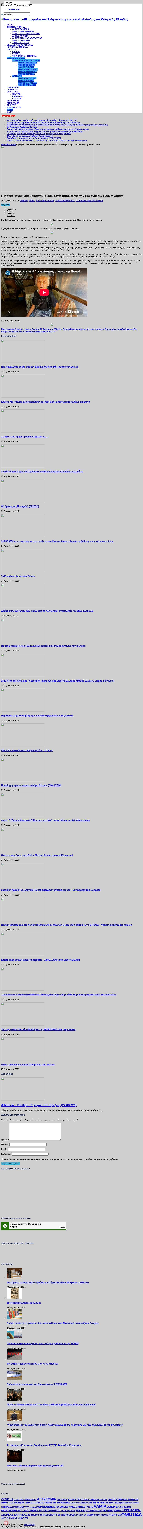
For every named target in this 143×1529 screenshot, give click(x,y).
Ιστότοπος (6, 1154)
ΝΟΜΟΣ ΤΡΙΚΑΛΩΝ (27, 85)
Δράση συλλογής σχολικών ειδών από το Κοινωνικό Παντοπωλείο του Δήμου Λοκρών (48, 129)
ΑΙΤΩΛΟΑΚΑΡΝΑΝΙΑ (27, 63)
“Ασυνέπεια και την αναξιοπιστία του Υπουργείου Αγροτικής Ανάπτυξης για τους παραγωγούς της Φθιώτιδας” (59, 994)
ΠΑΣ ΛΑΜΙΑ (91, 1511)
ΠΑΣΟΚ (99, 1511)
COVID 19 (7, 1499)
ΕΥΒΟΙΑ (136, 1503)
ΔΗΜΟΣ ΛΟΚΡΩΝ (20, 36)
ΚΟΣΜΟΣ (16, 54)
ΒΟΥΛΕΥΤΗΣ (75, 1499)
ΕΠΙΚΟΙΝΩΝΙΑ (13, 9)
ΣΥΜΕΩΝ (89, 1515)
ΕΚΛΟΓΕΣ (128, 1503)
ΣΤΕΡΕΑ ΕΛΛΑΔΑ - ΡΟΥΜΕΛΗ (89, 200)
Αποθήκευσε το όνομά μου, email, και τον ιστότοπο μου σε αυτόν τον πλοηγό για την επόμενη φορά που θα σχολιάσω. (61, 1159)
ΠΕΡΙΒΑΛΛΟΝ (13, 103)
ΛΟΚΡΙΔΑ (113, 1506)
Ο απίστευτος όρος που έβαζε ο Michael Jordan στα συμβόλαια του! (37, 855)
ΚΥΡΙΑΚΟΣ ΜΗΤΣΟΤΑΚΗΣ (79, 1507)
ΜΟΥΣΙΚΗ (16, 98)
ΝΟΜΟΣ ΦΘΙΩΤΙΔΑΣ (27, 72)
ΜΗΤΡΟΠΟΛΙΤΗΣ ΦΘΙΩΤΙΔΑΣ (45, 1510)
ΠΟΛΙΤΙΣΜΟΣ (13, 92)
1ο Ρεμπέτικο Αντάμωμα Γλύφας (22, 127)
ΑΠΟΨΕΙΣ (11, 105)
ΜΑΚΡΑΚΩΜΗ (126, 1507)
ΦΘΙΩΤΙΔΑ (131, 1514)
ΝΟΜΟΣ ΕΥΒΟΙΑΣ (26, 67)
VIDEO (10, 110)
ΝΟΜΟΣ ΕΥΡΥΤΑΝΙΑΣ (28, 69)
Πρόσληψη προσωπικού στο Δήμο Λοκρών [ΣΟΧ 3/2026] (34, 138)
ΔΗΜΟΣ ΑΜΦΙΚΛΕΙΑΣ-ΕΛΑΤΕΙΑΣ (27, 38)
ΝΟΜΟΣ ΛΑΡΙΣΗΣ (26, 80)
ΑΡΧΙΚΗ (10, 25)
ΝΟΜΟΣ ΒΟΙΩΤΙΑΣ (26, 65)
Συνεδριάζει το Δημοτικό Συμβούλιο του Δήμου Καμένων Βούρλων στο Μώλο (43, 122)
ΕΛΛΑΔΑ (16, 51)
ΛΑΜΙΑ (100, 1506)
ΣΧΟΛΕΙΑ (104, 1515)
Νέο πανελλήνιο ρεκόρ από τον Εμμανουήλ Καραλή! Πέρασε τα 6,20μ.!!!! (42, 120)
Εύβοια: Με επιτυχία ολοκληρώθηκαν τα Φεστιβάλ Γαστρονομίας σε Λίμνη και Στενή (45, 401)
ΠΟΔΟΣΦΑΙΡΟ (34, 1515)
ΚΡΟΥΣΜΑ (59, 1507)
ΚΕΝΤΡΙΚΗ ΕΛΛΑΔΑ (16, 58)
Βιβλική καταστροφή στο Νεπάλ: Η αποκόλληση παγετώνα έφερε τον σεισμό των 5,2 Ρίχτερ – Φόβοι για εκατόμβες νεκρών (66, 925)
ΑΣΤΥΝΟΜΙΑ (46, 1499)
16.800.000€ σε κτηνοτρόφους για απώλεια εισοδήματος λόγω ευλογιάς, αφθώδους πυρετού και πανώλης (57, 125)
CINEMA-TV (12, 89)
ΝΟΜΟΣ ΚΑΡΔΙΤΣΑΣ (27, 78)
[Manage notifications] (6, 1523)
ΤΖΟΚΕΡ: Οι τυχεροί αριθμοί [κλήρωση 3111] (24, 436)
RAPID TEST (19, 1500)
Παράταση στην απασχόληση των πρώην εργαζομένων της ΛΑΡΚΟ (39, 134)
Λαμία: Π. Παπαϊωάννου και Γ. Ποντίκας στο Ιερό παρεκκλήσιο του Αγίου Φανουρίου (47, 140)
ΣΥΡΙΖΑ (97, 1515)
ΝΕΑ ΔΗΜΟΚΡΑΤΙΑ (68, 1511)
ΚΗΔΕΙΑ (33, 1507)
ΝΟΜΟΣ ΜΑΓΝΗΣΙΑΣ (27, 83)
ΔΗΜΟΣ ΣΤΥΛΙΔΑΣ (20, 42)
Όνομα (5, 1144)
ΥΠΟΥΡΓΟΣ (114, 1515)
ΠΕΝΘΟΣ (119, 1510)
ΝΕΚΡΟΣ (80, 1510)
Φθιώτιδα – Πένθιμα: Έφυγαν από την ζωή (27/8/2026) (39, 1105)
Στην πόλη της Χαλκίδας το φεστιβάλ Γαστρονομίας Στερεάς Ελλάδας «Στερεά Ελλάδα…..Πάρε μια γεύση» (57, 680)
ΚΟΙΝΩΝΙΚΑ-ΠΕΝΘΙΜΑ (17, 47)
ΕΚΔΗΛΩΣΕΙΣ (13, 87)
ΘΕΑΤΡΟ (16, 94)
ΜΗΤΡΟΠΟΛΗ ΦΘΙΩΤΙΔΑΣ (15, 1510)
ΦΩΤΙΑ (3, 1518)
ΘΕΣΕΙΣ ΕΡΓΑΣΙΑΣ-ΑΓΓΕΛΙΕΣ (20, 45)
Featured (11, 144)
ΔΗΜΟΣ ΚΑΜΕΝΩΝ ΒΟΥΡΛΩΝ (26, 34)
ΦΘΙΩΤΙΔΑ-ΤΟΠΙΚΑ (16, 27)
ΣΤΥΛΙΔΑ (79, 1515)
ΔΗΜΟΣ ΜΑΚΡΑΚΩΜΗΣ (23, 31)
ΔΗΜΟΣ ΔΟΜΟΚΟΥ (21, 40)
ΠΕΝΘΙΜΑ (107, 1510)
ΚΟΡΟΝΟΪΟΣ (44, 1506)
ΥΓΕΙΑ (9, 112)
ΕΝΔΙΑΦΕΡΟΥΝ (14, 107)
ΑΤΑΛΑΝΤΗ (62, 1499)
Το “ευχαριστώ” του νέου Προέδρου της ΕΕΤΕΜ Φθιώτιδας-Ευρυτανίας (38, 1029)
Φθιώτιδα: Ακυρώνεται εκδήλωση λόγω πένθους (30, 136)
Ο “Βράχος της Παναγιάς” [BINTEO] (20, 506)
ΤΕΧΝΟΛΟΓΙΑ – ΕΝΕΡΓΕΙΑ (24, 56)
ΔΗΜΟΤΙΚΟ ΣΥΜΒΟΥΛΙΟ (80, 1503)
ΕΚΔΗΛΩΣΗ (119, 1503)
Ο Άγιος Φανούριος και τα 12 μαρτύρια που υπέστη (27, 1064)
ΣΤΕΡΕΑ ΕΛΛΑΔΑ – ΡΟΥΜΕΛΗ (26, 60)
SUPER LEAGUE (30, 1500)
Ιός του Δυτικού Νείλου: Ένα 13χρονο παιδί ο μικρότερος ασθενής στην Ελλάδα (44, 131)
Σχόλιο (5, 1140)
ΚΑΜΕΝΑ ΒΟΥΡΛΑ (20, 1507)
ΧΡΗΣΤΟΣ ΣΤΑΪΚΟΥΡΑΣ (17, 1518)
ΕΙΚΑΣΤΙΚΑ (17, 96)
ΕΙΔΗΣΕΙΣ (11, 49)
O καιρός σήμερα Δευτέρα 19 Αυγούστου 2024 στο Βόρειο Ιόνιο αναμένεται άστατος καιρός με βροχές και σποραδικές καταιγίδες (69, 329)
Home (4, 144)
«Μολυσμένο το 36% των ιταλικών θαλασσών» (28, 331)
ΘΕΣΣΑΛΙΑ (17, 76)
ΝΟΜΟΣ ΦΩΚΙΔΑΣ (26, 74)
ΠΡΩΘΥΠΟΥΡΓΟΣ (51, 1515)
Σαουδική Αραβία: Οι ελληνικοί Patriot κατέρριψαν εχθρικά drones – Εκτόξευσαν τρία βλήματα (50, 890)
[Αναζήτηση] (2, 3)
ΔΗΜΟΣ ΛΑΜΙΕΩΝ (20, 29)
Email (4, 1149)
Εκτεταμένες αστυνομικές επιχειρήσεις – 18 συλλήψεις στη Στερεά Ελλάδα (40, 959)
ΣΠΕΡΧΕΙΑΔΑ (68, 1515)
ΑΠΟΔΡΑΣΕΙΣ (13, 101)
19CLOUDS (29, 1524)
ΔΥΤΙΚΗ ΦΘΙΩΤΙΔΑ (101, 1502)
